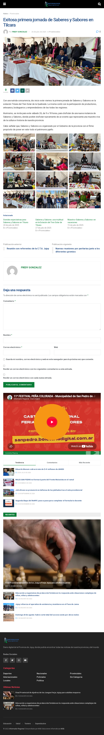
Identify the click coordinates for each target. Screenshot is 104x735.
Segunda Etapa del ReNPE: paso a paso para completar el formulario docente (48, 501)
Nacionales (42, 673)
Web (56, 347)
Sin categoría (76, 677)
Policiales (41, 677)
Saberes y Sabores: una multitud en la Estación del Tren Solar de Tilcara (49, 222)
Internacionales (10, 677)
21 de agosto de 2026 (14, 586)
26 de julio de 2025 (39, 32)
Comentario (9, 301)
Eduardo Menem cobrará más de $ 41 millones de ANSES (39, 469)
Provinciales (14, 14)
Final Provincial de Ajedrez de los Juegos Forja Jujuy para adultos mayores (37, 583)
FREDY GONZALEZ (19, 32)
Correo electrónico (12, 347)
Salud (18, 724)
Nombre (7, 335)
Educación (7, 724)
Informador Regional (17, 729)
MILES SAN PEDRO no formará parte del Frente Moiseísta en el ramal (45, 480)
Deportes (7, 673)
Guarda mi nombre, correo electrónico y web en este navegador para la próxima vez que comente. (50, 359)
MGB (62, 729)
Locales (6, 680)
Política (40, 680)
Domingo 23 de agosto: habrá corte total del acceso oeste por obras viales (47, 615)
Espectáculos (40, 724)
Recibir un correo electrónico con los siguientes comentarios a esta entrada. (37, 369)
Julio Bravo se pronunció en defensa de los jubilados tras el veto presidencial (48, 490)
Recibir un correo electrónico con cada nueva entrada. (27, 378)
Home (5, 14)
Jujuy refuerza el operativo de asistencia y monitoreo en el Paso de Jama (47, 604)
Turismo (28, 724)
